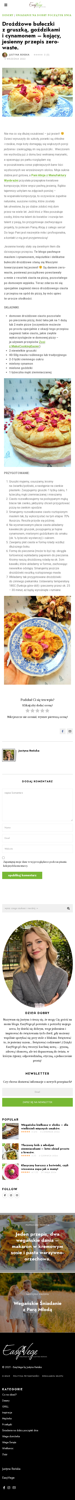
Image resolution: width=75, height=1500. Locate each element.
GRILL (5, 1406)
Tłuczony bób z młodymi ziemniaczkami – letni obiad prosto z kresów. (45, 1148)
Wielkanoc (7, 1448)
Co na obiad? (9, 1394)
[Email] (70, 731)
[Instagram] (11, 1195)
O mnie (6, 1376)
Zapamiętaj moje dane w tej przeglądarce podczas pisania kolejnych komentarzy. (34, 864)
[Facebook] (63, 731)
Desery (7, 15)
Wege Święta (9, 1442)
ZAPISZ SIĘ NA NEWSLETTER (37, 1102)
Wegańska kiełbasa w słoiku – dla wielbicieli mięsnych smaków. (44, 1126)
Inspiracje (7, 1412)
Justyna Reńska (19, 54)
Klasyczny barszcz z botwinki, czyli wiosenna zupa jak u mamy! (44, 1167)
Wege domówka (11, 1436)
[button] (68, 908)
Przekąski (7, 1424)
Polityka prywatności (26, 1376)
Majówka (7, 1418)
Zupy (4, 1454)
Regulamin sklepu (52, 1376)
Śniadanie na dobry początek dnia (43, 15)
